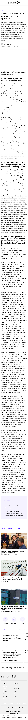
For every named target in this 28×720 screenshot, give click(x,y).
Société (24, 7)
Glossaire (12, 703)
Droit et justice (17, 688)
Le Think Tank (8, 711)
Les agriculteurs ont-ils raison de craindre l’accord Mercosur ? (14, 506)
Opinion (4, 699)
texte (9, 262)
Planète (15, 691)
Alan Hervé (8, 44)
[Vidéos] (22, 619)
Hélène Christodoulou (8, 611)
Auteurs (5, 683)
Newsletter (14, 717)
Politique (19, 7)
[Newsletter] (14, 619)
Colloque (5, 686)
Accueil (3, 717)
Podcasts (20, 717)
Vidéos (18, 703)
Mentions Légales (14, 713)
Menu (25, 717)
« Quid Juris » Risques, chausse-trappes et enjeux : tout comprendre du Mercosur (14, 513)
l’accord (11, 178)
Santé (15, 693)
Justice (8, 7)
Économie (13, 7)
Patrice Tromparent (7, 583)
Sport (15, 696)
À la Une (4, 7)
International (9, 667)
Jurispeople (5, 696)
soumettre (20, 254)
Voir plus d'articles (23, 629)
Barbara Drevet (6, 554)
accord (9, 292)
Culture (4, 688)
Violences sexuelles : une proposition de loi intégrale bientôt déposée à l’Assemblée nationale (12, 638)
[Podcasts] (5, 619)
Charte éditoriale (17, 711)
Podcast (24, 703)
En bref (8, 717)
